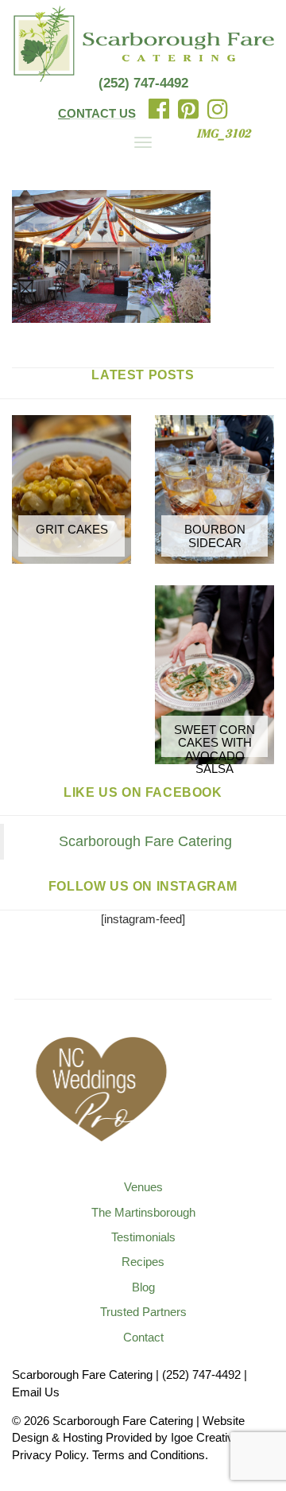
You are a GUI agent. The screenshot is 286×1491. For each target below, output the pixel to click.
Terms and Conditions (148, 1455)
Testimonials (143, 1237)
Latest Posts (142, 375)
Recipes (143, 1261)
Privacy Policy (49, 1455)
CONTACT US (97, 113)
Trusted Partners (143, 1311)
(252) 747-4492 (143, 83)
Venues (143, 1187)
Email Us (36, 1392)
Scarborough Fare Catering (145, 841)
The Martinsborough (143, 1212)
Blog (143, 1287)
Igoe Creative (205, 1437)
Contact (143, 1337)
